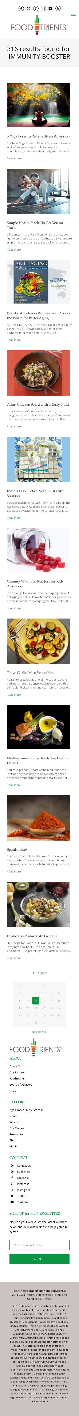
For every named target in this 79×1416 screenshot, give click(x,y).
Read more (14, 158)
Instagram (23, 1190)
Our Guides (16, 1128)
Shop (12, 1140)
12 (59, 993)
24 (59, 1008)
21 (35, 1008)
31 (35, 1023)
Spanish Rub (17, 850)
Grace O (14, 1066)
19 (20, 1008)
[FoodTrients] (39, 25)
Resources (16, 1134)
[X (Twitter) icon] (28, 8)
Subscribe (23, 1172)
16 (43, 1001)
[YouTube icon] (50, 8)
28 (43, 1015)
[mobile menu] (73, 15)
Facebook (22, 1178)
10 (43, 993)
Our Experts (17, 1072)
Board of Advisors (20, 1084)
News (13, 1116)
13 (20, 1001)
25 (20, 1015)
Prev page (41, 973)
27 (35, 1015)
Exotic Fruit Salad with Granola (32, 936)
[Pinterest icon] (36, 8)
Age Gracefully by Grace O (26, 1110)
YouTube (22, 1202)
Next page (38, 1032)
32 (43, 1023)
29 (51, 1015)
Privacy (47, 1299)
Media (13, 1146)
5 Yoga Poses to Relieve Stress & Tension (38, 136)
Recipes (14, 1122)
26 (27, 1015)
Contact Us (23, 1165)
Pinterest (22, 1184)
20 (27, 1008)
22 (43, 1008)
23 (51, 1008)
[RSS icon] (58, 8)
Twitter (21, 1196)
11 (51, 993)
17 (51, 1001)
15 (35, 1001)
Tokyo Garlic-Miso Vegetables (30, 673)
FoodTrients (17, 1078)
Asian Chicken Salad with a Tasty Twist (38, 405)
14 (27, 1001)
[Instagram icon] (43, 8)
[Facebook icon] (21, 8)
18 (59, 1001)
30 (59, 1015)
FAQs (12, 1090)
